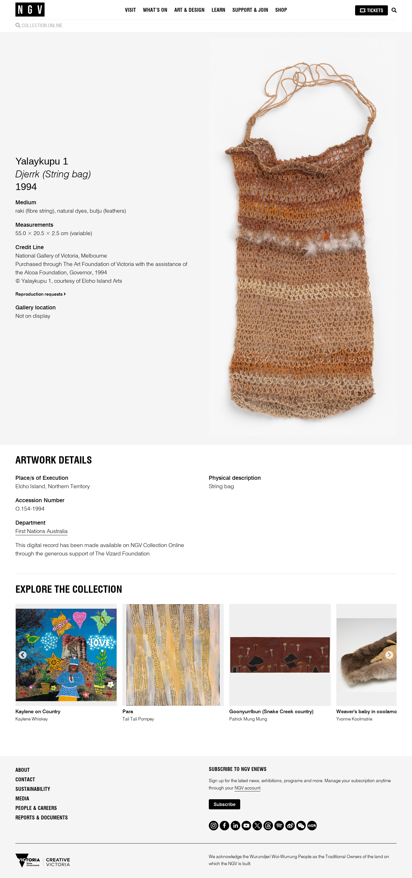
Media (22, 798)
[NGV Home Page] (30, 10)
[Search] (394, 10)
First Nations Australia (41, 531)
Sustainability (32, 789)
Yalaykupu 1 (41, 161)
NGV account (247, 788)
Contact (25, 779)
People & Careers (36, 808)
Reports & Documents (41, 818)
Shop (281, 10)
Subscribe (224, 804)
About (22, 770)
